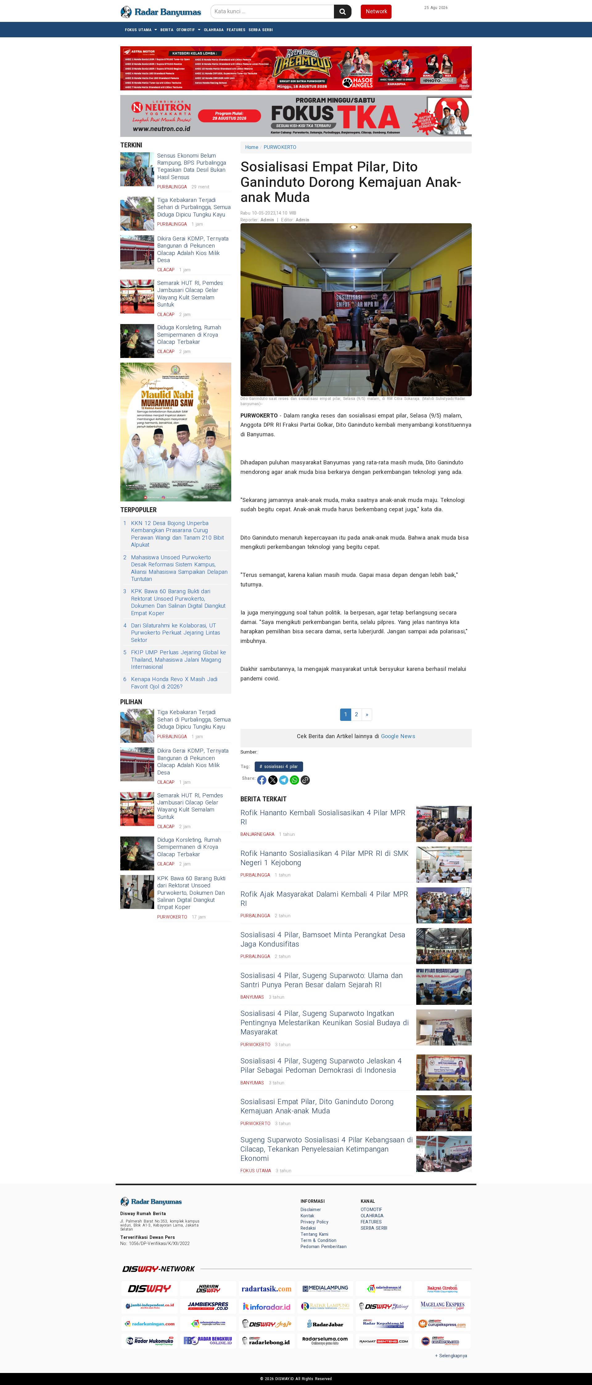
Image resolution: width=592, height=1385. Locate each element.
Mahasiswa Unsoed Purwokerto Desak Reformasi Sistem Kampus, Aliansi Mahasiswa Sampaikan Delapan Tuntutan (175, 568)
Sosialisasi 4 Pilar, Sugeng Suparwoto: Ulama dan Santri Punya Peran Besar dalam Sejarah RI (321, 980)
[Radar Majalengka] (208, 1324)
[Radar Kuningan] (149, 1324)
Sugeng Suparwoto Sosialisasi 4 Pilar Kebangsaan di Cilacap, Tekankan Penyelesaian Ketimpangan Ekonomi (326, 1149)
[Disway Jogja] (266, 1324)
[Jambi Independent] (149, 1306)
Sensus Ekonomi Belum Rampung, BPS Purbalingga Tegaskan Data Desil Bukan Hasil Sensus (191, 167)
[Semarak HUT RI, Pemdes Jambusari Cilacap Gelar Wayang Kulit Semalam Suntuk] (137, 297)
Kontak (307, 1216)
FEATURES (236, 29)
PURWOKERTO (280, 147)
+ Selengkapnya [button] (451, 1356)
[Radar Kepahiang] (384, 1324)
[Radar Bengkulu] (208, 1341)
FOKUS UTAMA (138, 29)
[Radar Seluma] (325, 1341)
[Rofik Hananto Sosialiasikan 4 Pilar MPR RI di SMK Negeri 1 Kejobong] (444, 865)
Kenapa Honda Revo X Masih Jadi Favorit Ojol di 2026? (170, 683)
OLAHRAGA (214, 29)
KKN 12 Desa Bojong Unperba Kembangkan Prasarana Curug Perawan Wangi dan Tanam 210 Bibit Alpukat (173, 534)
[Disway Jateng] (384, 1306)
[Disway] (149, 1289)
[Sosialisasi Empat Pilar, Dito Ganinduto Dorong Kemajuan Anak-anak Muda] (444, 1113)
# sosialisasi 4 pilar (279, 766)
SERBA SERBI (261, 29)
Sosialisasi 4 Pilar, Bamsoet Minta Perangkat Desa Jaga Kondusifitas (322, 940)
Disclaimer (311, 1209)
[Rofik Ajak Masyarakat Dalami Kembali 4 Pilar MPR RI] (444, 905)
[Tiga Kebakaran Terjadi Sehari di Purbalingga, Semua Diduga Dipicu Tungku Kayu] (137, 214)
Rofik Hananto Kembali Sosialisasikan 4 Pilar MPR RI (322, 818)
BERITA (166, 29)
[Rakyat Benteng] (384, 1341)
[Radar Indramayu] (384, 1289)
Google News (398, 736)
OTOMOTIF (185, 29)
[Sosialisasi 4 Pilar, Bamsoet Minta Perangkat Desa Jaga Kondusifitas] (444, 946)
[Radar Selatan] (442, 1341)
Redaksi (308, 1228)
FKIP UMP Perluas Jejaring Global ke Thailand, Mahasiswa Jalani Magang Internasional (174, 660)
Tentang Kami (315, 1234)
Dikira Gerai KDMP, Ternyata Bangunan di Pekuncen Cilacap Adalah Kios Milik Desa (193, 250)
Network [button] (376, 11)
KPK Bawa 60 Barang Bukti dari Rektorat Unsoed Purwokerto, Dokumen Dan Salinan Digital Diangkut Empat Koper (174, 602)
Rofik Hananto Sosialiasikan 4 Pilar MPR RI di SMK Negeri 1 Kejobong (324, 858)
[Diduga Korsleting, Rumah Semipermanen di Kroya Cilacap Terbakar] (137, 341)
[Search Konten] (342, 11)
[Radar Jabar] (325, 1324)
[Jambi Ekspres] (208, 1306)
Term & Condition (318, 1240)
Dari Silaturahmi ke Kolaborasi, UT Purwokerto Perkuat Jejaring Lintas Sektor (171, 633)
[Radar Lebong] (266, 1341)
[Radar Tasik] (266, 1289)
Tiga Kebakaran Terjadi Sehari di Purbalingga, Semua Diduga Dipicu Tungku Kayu (194, 207)
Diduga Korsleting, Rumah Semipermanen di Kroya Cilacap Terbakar (189, 334)
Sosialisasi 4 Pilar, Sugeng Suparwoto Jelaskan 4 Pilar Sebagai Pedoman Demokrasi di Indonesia (321, 1066)
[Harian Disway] (208, 1289)
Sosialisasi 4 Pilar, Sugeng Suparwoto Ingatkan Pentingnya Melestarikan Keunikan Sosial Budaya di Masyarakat (324, 1023)
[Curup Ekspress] (442, 1324)
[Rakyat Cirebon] (442, 1289)
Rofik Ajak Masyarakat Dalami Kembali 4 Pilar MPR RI (324, 899)
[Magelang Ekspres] (442, 1306)
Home (251, 147)
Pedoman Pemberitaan (324, 1246)
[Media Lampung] (325, 1289)
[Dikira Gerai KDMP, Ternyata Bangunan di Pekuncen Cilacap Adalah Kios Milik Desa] (137, 252)
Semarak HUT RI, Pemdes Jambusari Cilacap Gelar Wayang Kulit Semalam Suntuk (190, 294)
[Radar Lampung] (325, 1306)
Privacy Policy (314, 1222)
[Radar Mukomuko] (149, 1341)
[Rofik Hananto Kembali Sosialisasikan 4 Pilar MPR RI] (444, 824)
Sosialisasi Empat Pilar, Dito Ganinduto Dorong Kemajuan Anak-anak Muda (317, 1106)
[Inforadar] (266, 1306)
